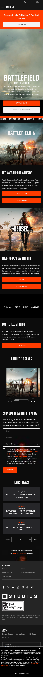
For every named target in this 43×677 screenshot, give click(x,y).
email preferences (21, 456)
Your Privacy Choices (21, 673)
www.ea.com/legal (19, 553)
